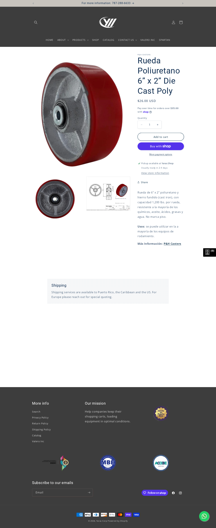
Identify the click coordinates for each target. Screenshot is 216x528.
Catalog (36, 435)
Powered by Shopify (118, 521)
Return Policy (40, 423)
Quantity (142, 117)
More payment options (160, 154)
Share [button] (144, 182)
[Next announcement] (182, 3)
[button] (35, 22)
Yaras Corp (101, 521)
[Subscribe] (89, 492)
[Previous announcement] (33, 3)
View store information (155, 173)
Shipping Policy (41, 429)
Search (36, 411)
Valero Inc (38, 441)
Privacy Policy (40, 417)
